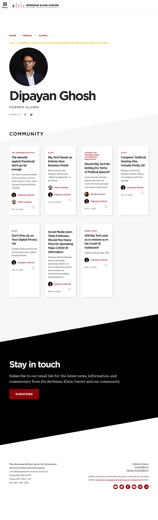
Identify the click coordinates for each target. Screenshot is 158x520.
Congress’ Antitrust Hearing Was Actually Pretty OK (133, 161)
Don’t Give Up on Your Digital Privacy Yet (24, 239)
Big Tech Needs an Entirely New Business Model (60, 161)
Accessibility (142, 467)
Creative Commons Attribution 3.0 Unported (118, 480)
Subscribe (24, 394)
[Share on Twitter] (31, 114)
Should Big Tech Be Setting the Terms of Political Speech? (97, 168)
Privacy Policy (141, 464)
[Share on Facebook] (25, 114)
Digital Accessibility (138, 470)
